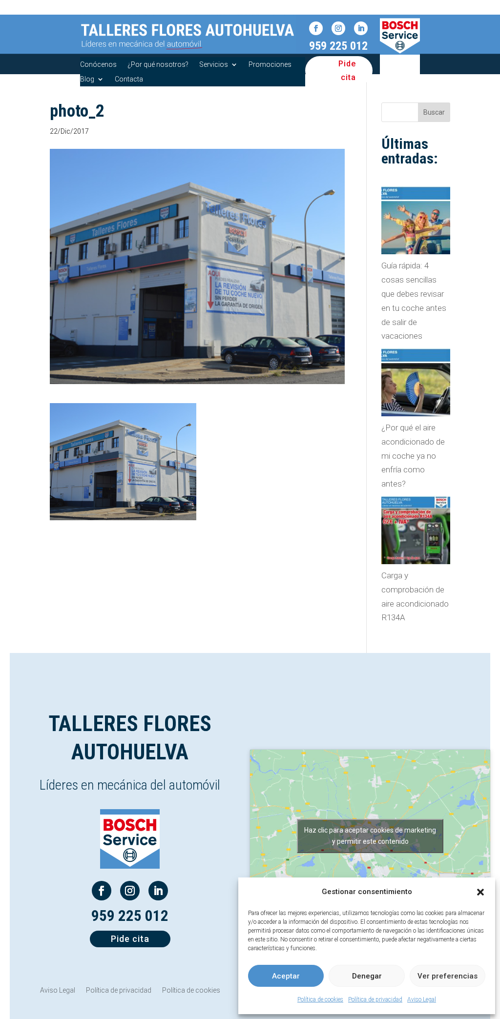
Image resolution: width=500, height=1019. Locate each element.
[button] (480, 892)
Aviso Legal (421, 999)
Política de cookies (320, 999)
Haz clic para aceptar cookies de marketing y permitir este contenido (370, 835)
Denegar (367, 976)
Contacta (129, 79)
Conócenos (98, 64)
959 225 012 (338, 46)
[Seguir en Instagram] (338, 28)
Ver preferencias (447, 976)
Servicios (213, 64)
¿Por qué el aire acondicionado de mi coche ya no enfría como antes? (413, 456)
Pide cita (347, 70)
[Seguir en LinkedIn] (361, 28)
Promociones (270, 64)
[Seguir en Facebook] (316, 28)
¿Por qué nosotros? (157, 64)
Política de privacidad (375, 999)
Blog (87, 79)
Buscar (434, 112)
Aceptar (286, 976)
